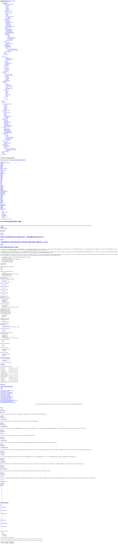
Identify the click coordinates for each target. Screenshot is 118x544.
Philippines (2, 195)
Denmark (1, 173)
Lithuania (1, 185)
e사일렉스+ (8, 78)
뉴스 (3, 100)
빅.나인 (5, 111)
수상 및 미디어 (4, 212)
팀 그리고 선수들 (7, 33)
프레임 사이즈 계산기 (9, 43)
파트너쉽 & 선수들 (9, 40)
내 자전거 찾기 (6, 71)
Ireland (1, 180)
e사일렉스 (7, 9)
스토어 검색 (6, 54)
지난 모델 (5, 70)
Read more (2, 226)
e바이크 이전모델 (7, 80)
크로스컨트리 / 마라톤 (9, 59)
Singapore (1, 199)
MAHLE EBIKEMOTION (10, 32)
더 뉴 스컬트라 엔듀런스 (10, 16)
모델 (3, 211)
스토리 (5, 147)
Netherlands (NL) (3, 190)
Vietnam (1, 209)
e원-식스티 (7, 5)
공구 (6, 95)
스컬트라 (7, 15)
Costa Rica (2, 170)
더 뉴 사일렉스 (8, 17)
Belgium (1, 167)
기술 (3, 216)
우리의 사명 (8, 20)
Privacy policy (40, 540)
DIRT (7, 13)
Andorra (1, 164)
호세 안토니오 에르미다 (11, 37)
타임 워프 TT (8, 150)
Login (5, 53)
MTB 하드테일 (8, 58)
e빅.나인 (7, 7)
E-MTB (5, 73)
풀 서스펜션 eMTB (9, 74)
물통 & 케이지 (8, 94)
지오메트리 (4, 214)
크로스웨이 (8, 69)
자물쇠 (7, 96)
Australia (1, 165)
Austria (1, 166)
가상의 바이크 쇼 (8, 25)
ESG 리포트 (8, 23)
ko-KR (3, 152)
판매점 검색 (2, 227)
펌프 (6, 93)
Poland (1, 196)
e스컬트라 (7, 8)
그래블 (5, 66)
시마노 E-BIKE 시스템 (7, 131)
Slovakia (1, 200)
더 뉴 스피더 (8, 18)
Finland (1, 175)
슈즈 (6, 98)
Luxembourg (2, 186)
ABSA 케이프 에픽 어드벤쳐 (10, 148)
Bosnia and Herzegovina (4, 168)
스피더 (7, 65)
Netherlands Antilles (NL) (4, 191)
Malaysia (1, 187)
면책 (3, 533)
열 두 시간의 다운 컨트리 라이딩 (11, 149)
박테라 (9, 35)
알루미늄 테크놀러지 (7, 129)
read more (1, 267)
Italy (1, 182)
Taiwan (1, 206)
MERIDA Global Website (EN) (5, 162)
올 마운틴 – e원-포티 (9, 75)
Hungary (1, 178)
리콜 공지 (7, 44)
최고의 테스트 (8, 47)
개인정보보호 (4, 534)
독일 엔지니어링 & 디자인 (10, 26)
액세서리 (5, 89)
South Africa (2, 202)
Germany (1, 177)
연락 (3, 532)
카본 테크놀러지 (6, 128)
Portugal (1, 197)
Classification (4, 217)
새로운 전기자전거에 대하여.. (9, 4)
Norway (1, 194)
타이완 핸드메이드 (9, 27)
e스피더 (7, 79)
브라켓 (7, 91)
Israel (1, 181)
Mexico (1, 188)
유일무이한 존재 (8, 46)
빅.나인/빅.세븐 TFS (7, 112)
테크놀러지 (6, 28)
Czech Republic (2, 172)
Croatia (1, 171)
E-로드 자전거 (6, 76)
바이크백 (7, 90)
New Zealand (2, 193)
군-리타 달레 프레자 (11, 38)
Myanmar (1, 189)
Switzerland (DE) (2, 204)
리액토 (7, 14)
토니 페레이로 (10, 39)
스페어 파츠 (8, 88)
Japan (1, 183)
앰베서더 (7, 34)
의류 (5, 97)
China (1, 169)
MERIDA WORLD (7, 45)
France (1, 176)
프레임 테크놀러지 (7, 130)
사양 (3, 213)
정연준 (9, 36)
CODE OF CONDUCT (9, 22)
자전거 (3, 56)
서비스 (5, 41)
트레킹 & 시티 (6, 68)
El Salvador (2, 174)
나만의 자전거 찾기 (5, 151)
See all (1, 504)
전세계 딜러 (8, 42)
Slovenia (1, 201)
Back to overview (3, 410)
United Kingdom (2, 208)
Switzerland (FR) (2, 205)
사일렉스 (7, 67)
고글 (6, 99)
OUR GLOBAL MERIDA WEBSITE (18, 159)
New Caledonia (2, 192)
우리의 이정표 (8, 24)
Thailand (1, 207)
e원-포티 (7, 6)
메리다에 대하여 (6, 19)
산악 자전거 (6, 57)
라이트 (7, 92)
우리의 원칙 (8, 21)
